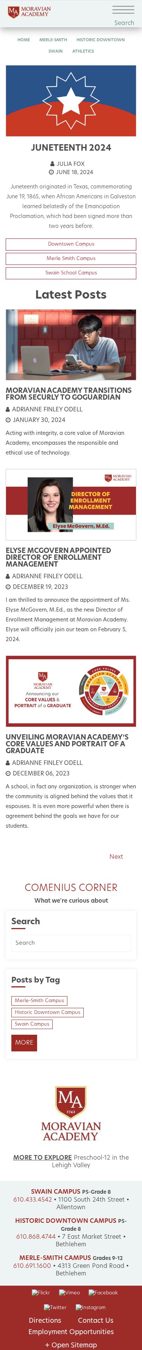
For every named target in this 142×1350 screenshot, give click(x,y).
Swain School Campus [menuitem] (71, 273)
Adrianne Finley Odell (47, 410)
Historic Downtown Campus (47, 1012)
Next (116, 857)
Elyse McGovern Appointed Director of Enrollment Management (58, 558)
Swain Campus (32, 1024)
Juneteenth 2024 (71, 148)
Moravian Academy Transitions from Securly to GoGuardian (69, 395)
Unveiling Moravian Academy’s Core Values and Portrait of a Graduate (67, 745)
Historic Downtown (100, 40)
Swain (55, 52)
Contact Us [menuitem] (96, 1321)
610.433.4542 (32, 1200)
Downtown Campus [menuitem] (71, 244)
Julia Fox (69, 164)
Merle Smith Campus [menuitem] (71, 258)
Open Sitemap (71, 1345)
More (24, 1043)
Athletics (83, 52)
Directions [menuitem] (45, 1321)
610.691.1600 (32, 1266)
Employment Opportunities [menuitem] (71, 1332)
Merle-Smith (53, 40)
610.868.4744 (36, 1237)
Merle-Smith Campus (39, 1000)
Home (23, 40)
